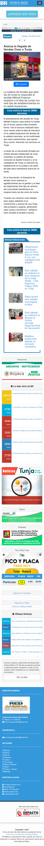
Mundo (7, 755)
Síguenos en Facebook (22, 593)
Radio (8, 771)
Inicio (5, 24)
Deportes (7, 757)
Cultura (7, 760)
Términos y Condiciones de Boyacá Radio (22, 834)
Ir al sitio (23, 677)
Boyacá (7, 750)
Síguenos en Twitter (22, 603)
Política (7, 769)
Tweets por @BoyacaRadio (22, 606)
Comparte (22, 84)
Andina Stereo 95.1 (11, 791)
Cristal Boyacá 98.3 (11, 794)
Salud (6, 767)
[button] (5, 489)
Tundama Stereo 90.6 (12, 784)
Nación (7, 752)
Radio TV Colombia (11, 789)
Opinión (14, 769)
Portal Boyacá (9, 787)
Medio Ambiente (10, 764)
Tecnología (8, 762)
